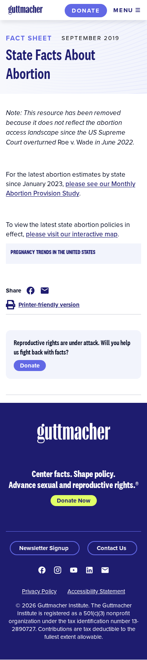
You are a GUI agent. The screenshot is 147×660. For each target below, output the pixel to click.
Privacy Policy (39, 591)
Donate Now (74, 500)
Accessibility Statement (96, 591)
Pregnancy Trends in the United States (53, 252)
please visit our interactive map (72, 234)
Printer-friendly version (49, 304)
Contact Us (112, 548)
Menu (123, 10)
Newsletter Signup (44, 548)
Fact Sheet (29, 38)
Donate (86, 10)
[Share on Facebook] (30, 290)
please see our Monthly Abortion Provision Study (70, 188)
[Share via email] (44, 290)
